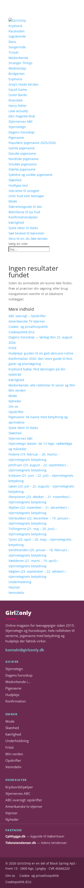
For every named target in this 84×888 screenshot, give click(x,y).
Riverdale (16, 100)
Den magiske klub (22, 116)
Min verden (17, 390)
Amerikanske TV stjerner (27, 321)
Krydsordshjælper (19, 787)
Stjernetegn (17, 127)
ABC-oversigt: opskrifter (23, 800)
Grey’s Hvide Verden (24, 84)
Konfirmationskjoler (23, 217)
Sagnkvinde (17, 36)
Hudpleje (12, 695)
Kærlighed (16, 222)
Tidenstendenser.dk (20, 843)
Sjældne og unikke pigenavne (30, 175)
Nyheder (15, 401)
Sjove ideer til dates (23, 228)
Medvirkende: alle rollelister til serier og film (42, 385)
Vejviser (14, 587)
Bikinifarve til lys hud (24, 212)
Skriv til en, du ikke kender (28, 238)
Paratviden (17, 31)
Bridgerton (17, 74)
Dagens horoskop (21, 132)
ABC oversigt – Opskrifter (27, 316)
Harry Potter (18, 105)
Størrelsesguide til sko (25, 207)
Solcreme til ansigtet (24, 191)
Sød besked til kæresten (26, 233)
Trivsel (13, 52)
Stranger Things (20, 63)
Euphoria (15, 79)
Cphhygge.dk (15, 836)
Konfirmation (15, 701)
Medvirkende (18, 58)
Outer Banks (18, 95)
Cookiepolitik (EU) (21, 332)
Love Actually (18, 111)
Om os (13, 406)
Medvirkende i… (17, 682)
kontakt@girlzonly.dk (24, 650)
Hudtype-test (18, 185)
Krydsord (15, 26)
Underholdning (20, 582)
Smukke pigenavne (23, 164)
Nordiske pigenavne (24, 159)
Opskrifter (16, 412)
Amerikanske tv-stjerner (23, 806)
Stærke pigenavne (22, 169)
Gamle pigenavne (22, 148)
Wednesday (17, 68)
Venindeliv (16, 593)
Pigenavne (16, 137)
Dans (12, 42)
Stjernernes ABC (21, 121)
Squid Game (18, 89)
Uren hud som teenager (26, 196)
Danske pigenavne (22, 153)
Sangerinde (17, 47)
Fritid (12, 348)
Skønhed (15, 180)
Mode (13, 201)
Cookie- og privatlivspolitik (28, 327)
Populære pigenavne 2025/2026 (32, 143)
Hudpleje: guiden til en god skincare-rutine (41, 353)
